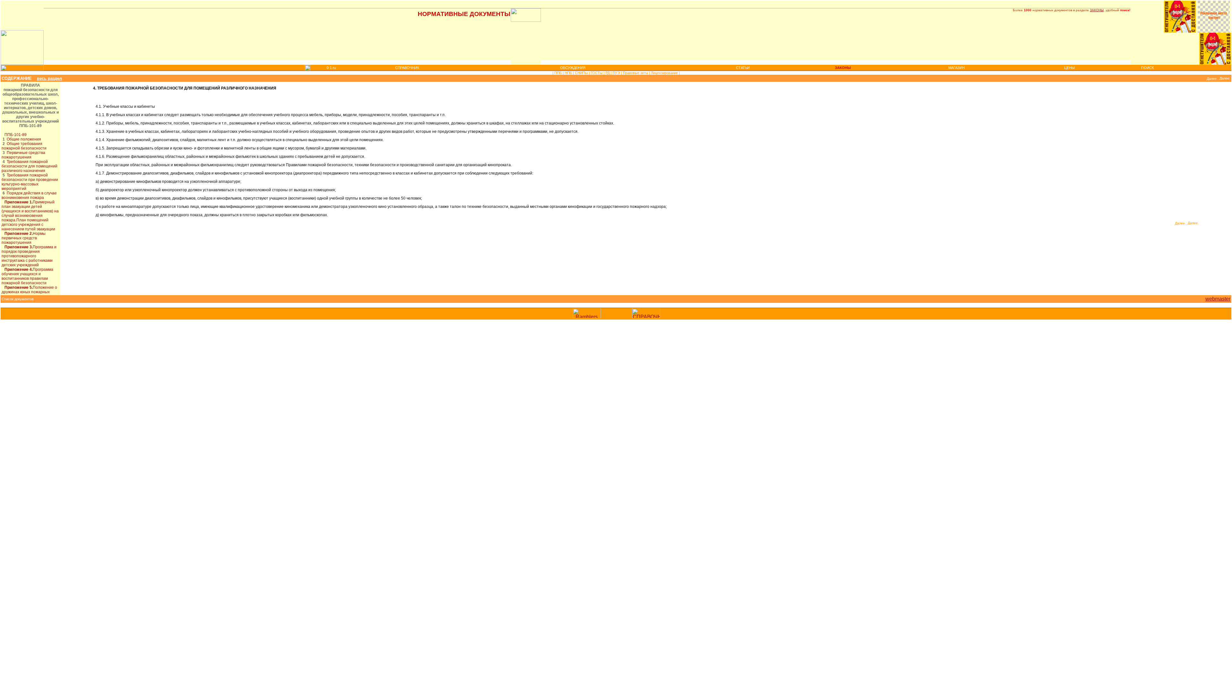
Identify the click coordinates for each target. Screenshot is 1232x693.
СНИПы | (582, 73)
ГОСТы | (597, 73)
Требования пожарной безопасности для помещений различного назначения (29, 166)
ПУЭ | (617, 73)
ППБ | (558, 73)
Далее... (1213, 79)
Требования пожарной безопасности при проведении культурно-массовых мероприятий (30, 182)
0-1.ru (331, 68)
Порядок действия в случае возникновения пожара (29, 195)
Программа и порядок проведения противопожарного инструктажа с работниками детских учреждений (29, 256)
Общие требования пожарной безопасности (24, 145)
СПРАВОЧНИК (407, 68)
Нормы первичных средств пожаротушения (24, 238)
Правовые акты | (636, 73)
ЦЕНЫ (1069, 68)
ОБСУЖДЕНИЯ (573, 68)
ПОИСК (1147, 68)
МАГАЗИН (956, 68)
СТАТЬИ (743, 68)
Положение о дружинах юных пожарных (29, 289)
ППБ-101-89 (15, 135)
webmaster (1217, 299)
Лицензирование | (665, 73)
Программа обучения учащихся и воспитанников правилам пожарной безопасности (27, 276)
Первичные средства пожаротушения (23, 154)
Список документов (18, 299)
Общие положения (24, 139)
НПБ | (569, 73)
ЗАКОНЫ (1097, 10)
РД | (608, 73)
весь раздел (49, 78)
